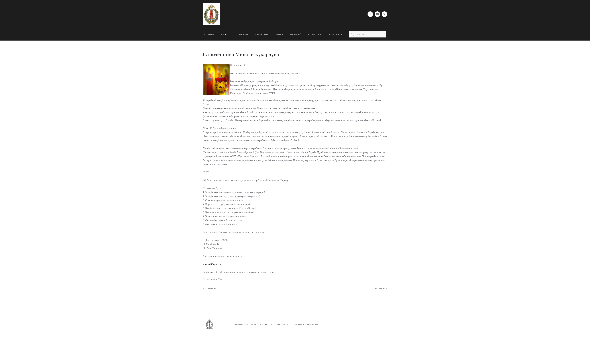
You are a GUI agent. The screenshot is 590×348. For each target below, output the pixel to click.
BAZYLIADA (262, 34)
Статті (225, 34)
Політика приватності (307, 324)
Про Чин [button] (242, 34)
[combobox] (367, 34)
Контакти (336, 34)
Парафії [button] (295, 34)
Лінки (279, 34)
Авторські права (246, 324)
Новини (209, 34)
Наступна (380, 288)
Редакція (266, 324)
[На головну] (211, 14)
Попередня (210, 288)
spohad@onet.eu (212, 264)
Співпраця (282, 324)
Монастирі (315, 34)
